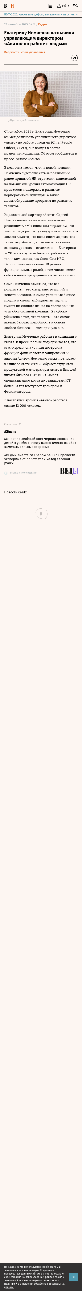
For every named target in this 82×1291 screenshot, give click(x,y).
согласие (16, 1277)
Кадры (42, 24)
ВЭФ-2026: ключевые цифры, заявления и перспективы (42, 14)
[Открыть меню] (75, 5)
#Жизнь (10, 432)
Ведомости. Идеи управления (24, 52)
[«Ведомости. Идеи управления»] (10, 6)
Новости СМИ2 (15, 492)
